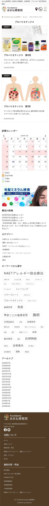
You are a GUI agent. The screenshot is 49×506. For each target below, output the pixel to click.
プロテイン (27, 295)
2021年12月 (6, 374)
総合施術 (7, 470)
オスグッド (38, 279)
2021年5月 (6, 382)
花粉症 (6, 346)
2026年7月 (6, 363)
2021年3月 (6, 384)
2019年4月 (6, 406)
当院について (8, 444)
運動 (18, 351)
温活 (42, 327)
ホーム (6, 440)
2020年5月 (6, 395)
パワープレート (11, 295)
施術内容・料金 (9, 448)
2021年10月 (6, 376)
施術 (36, 315)
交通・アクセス (9, 455)
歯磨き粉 (6, 327)
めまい (28, 279)
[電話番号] (40, 9)
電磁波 (27, 352)
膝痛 (18, 339)
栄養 (20, 322)
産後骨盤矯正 (8, 481)
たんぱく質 (17, 279)
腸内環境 (8, 339)
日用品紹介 (9, 322)
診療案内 (18, 345)
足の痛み (31, 346)
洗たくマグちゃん (30, 327)
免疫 (20, 307)
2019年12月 (6, 398)
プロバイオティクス (13, 300)
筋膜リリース (23, 332)
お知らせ (6, 279)
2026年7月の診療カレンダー (13, 218)
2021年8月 (6, 379)
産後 (5, 332)
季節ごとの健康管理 (16, 315)
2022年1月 (6, 371)
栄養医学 (31, 322)
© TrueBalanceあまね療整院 (24, 500)
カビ (5, 284)
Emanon (29, 503)
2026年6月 (6, 366)
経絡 (34, 332)
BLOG (6, 459)
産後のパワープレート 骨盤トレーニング (17, 451)
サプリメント (30, 284)
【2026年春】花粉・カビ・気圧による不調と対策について (24, 223)
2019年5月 (6, 403)
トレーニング (22, 289)
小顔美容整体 (8, 488)
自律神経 (31, 338)
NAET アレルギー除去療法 (12, 474)
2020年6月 (6, 393)
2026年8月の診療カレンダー (13, 215)
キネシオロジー (16, 284)
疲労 (13, 332)
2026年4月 (6, 368)
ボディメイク (32, 301)
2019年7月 (6, 401)
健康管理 (8, 307)
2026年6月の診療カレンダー (13, 220)
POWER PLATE (8, 477)
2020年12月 (6, 387)
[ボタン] (36, 9)
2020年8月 (6, 390)
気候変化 (17, 327)
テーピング (7, 289)
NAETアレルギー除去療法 (23, 273)
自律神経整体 (8, 485)
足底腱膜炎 (7, 352)
